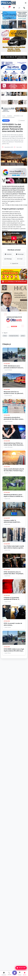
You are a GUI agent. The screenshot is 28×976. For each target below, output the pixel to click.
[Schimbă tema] (24, 7)
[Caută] (3, 7)
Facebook (9, 254)
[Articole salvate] (14, 7)
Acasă (3, 116)
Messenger (21, 254)
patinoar (23, 335)
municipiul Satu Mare (13, 335)
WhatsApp (9, 259)
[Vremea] (19, 7)
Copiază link (15, 263)
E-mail (20, 259)
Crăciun (5, 335)
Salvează (22, 120)
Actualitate (9, 116)
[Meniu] (25, 2)
